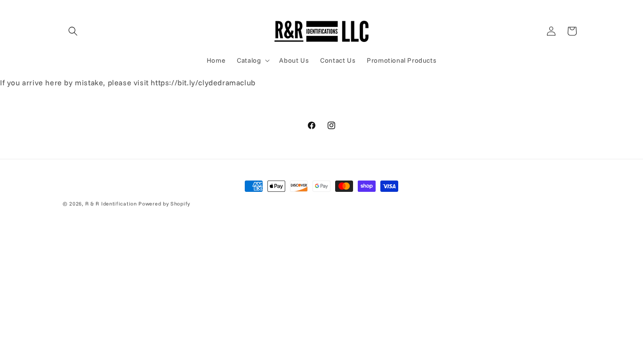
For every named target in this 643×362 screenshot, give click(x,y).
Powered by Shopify (164, 203)
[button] (73, 31)
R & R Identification (111, 203)
